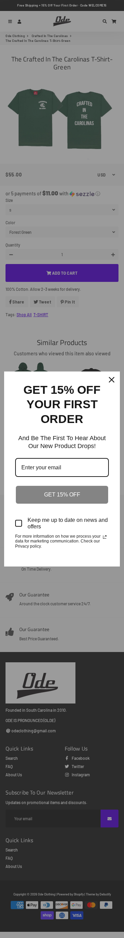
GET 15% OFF (62, 494)
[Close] (111, 379)
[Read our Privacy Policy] (105, 537)
